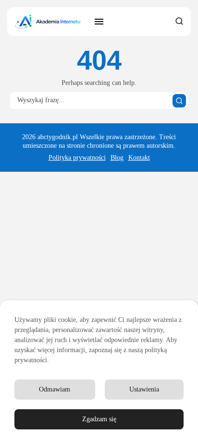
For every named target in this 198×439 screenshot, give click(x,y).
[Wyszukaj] (179, 100)
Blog (117, 157)
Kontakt (139, 157)
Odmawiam (54, 389)
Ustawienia (144, 389)
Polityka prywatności (77, 157)
